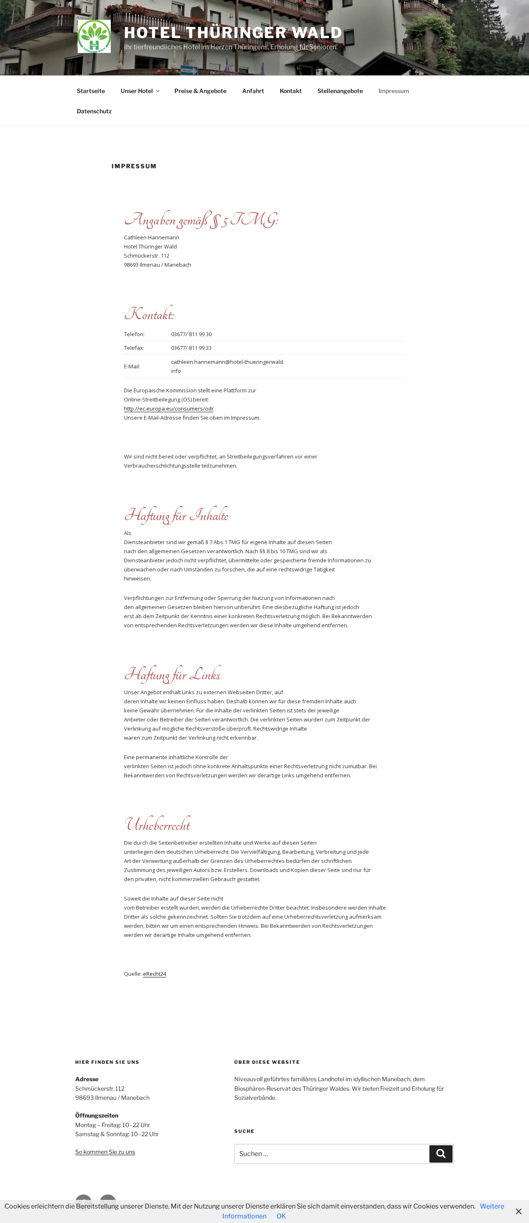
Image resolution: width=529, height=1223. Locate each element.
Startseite (91, 90)
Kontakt (291, 90)
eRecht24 (154, 973)
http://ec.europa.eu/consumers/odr (169, 408)
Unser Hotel (137, 90)
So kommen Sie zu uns (105, 1151)
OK (281, 1216)
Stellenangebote (340, 90)
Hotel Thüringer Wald (233, 33)
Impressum (394, 90)
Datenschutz (94, 111)
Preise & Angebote (200, 90)
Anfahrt (253, 90)
